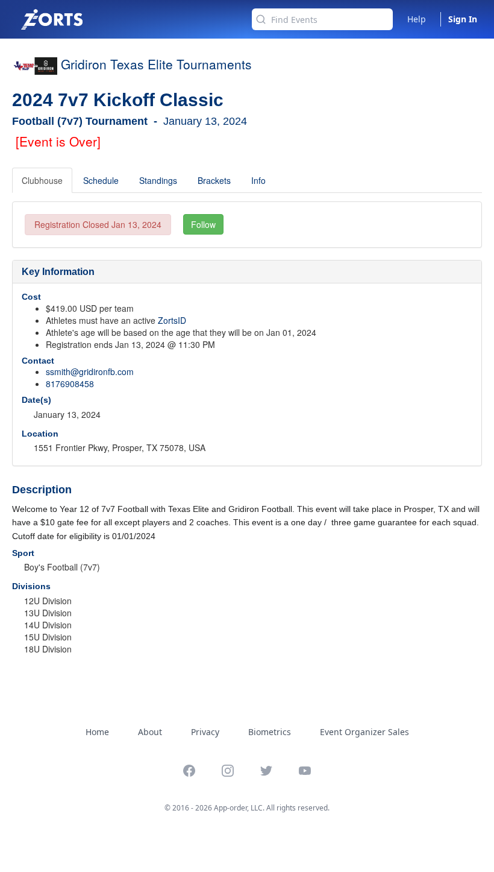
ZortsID (172, 320)
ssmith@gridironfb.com (90, 371)
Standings (158, 180)
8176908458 (70, 384)
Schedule (101, 180)
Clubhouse (42, 180)
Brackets (214, 180)
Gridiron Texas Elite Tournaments (156, 64)
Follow (203, 224)
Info (258, 180)
